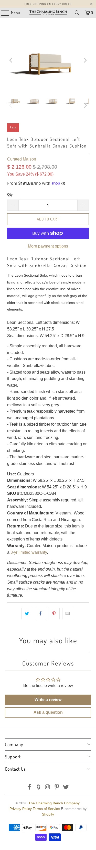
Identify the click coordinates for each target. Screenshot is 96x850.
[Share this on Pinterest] (54, 614)
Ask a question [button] (48, 712)
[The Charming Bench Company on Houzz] (38, 787)
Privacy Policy (20, 809)
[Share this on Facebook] (40, 614)
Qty (10, 194)
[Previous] (11, 60)
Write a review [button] (48, 699)
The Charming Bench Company (53, 803)
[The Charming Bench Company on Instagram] (48, 787)
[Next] (85, 60)
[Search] (77, 13)
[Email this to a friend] (67, 614)
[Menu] (2, 13)
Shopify (48, 814)
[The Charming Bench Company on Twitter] (66, 787)
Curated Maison (21, 159)
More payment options (48, 246)
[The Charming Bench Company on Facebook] (29, 787)
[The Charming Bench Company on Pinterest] (57, 787)
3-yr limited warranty (28, 552)
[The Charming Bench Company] (48, 13)
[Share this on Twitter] (26, 614)
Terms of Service (46, 809)
